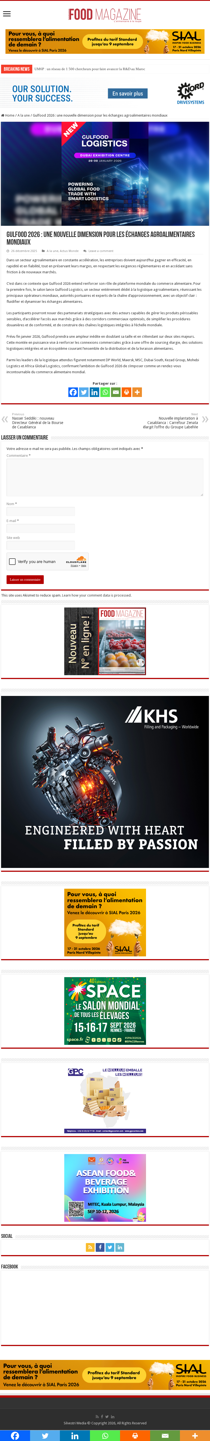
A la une (24, 115)
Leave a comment (101, 251)
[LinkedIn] (119, 1247)
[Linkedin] (94, 392)
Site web (13, 538)
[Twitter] (84, 392)
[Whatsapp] (105, 392)
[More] (137, 392)
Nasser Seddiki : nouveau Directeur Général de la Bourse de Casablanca (37, 421)
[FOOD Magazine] (105, 13)
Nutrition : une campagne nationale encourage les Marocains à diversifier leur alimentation (101, 69)
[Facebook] (73, 392)
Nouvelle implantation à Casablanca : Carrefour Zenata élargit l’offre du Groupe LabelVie (170, 421)
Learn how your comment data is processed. (97, 595)
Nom (12, 504)
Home (9, 115)
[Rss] (90, 1247)
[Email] (116, 392)
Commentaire (19, 455)
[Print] (126, 392)
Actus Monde (69, 251)
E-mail (13, 521)
